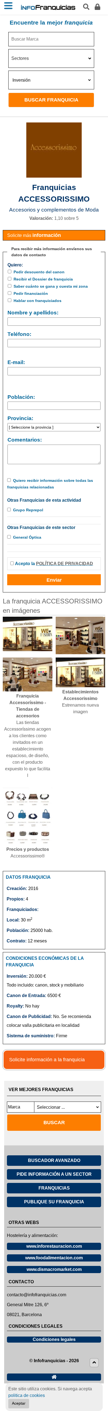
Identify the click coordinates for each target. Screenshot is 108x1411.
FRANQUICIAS (54, 1188)
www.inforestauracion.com (54, 1246)
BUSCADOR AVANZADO (54, 1160)
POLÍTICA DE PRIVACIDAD (64, 563)
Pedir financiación (31, 293)
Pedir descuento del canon (39, 272)
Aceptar (18, 1403)
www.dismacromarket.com (54, 1269)
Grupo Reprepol (28, 510)
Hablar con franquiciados (37, 300)
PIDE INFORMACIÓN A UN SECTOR (54, 1174)
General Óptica (27, 537)
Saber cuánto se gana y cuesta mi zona (51, 286)
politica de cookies (26, 1395)
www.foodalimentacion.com (54, 1257)
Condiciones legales (54, 1339)
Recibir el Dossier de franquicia (43, 279)
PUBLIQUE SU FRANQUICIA (54, 1201)
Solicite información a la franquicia (47, 1059)
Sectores (20, 58)
